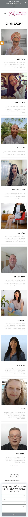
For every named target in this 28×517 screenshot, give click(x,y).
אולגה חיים (21, 233)
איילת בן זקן (21, 59)
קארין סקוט (21, 320)
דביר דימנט (21, 148)
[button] (2, 43)
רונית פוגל (21, 409)
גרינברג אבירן (20, 454)
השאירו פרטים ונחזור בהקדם (14, 476)
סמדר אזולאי (20, 365)
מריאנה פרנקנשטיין (18, 189)
